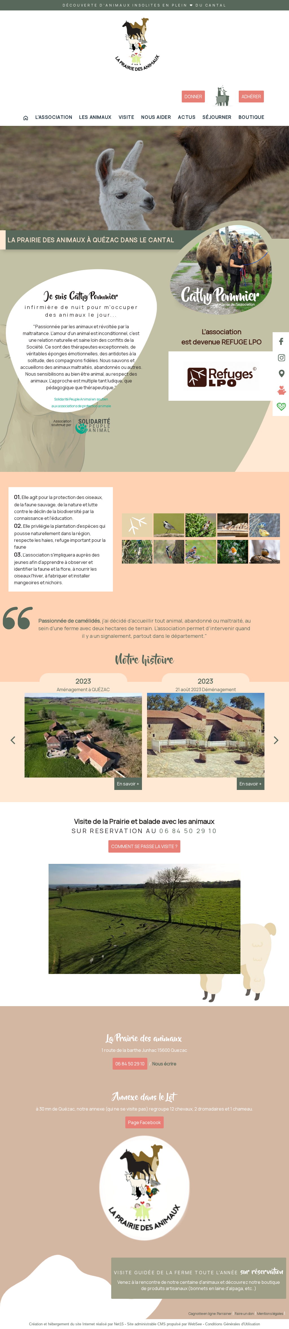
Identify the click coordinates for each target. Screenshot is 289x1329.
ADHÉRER (251, 96)
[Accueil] (137, 46)
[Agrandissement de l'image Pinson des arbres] (200, 562)
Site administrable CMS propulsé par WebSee (164, 1324)
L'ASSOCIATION (54, 117)
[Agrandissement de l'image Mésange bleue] (264, 535)
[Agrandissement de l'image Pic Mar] (169, 562)
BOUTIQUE (252, 117)
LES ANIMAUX (95, 117)
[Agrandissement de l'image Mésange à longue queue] (232, 535)
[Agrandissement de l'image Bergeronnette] (169, 535)
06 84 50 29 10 (129, 1064)
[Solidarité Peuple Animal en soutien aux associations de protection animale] (81, 425)
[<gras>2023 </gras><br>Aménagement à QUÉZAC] (83, 737)
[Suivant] (276, 740)
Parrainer (224, 1313)
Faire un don (244, 1313)
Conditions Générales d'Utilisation (232, 1324)
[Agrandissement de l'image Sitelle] (264, 562)
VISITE (127, 117)
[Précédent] (12, 740)
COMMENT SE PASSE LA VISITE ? (144, 846)
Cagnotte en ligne (202, 1313)
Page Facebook (144, 1122)
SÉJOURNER (217, 117)
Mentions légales (270, 1313)
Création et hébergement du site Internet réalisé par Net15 (76, 1324)
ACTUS (187, 117)
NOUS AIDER (156, 117)
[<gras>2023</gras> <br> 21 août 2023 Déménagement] (205, 737)
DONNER (193, 96)
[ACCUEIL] (25, 118)
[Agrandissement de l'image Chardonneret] (200, 535)
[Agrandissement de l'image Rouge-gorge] (232, 562)
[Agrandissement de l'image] (137, 535)
